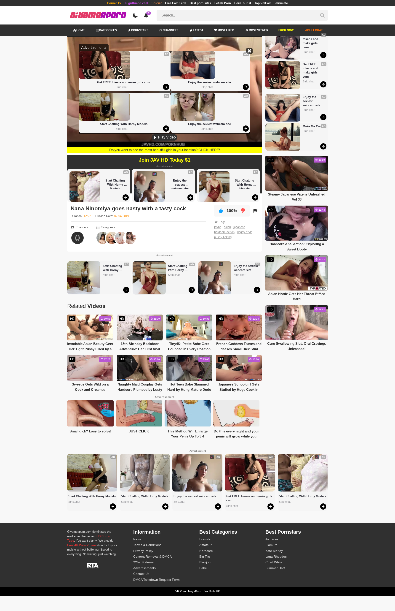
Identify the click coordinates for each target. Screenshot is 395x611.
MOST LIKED (226, 30)
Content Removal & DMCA (152, 556)
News (137, 539)
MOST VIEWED (258, 30)
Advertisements (144, 568)
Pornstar (205, 539)
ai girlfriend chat (136, 3)
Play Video (166, 137)
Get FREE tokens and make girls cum (123, 82)
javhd (217, 227)
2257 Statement (144, 562)
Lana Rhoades (276, 556)
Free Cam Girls (175, 3)
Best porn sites (200, 3)
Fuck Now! (286, 30)
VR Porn (180, 591)
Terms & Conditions (147, 545)
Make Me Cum (313, 126)
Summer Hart (275, 568)
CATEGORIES (108, 30)
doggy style (244, 232)
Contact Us (141, 574)
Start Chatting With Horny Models (123, 124)
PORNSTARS (139, 30)
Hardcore (206, 551)
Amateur (205, 545)
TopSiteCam (263, 3)
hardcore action (224, 232)
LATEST (198, 30)
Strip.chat (121, 87)
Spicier (157, 3)
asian (227, 227)
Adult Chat (314, 30)
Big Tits (204, 556)
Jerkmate (281, 3)
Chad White (273, 562)
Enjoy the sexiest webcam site (209, 82)
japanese (239, 227)
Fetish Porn (222, 3)
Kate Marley (274, 551)
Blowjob (205, 562)
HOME (80, 30)
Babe (203, 568)
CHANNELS (170, 30)
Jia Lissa (271, 539)
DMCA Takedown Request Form (156, 579)
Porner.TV (114, 3)
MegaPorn (194, 591)
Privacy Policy (143, 551)
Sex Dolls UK (211, 591)
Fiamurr (271, 545)
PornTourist (242, 3)
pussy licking (223, 237)
